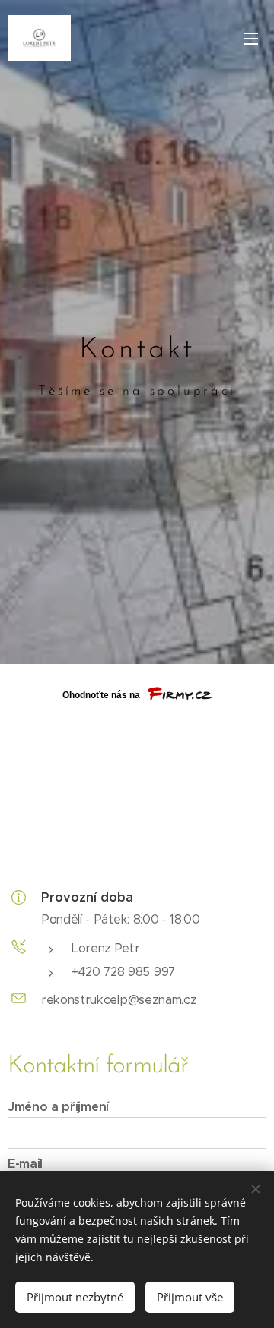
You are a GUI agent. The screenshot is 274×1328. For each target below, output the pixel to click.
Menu (251, 38)
